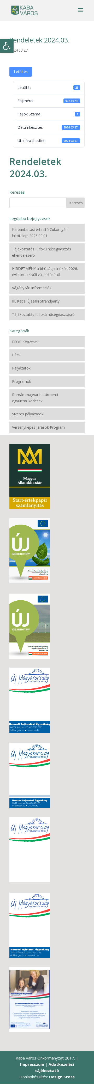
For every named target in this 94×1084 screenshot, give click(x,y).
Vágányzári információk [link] (31, 287)
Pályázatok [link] (21, 368)
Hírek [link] (16, 354)
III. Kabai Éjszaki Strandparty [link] (36, 301)
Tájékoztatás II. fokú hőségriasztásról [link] (43, 314)
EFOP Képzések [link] (25, 341)
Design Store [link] (62, 1076)
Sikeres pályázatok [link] (27, 413)
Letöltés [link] (21, 71)
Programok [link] (21, 381)
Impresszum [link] (32, 1064)
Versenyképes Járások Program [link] (38, 427)
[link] (7, 46)
